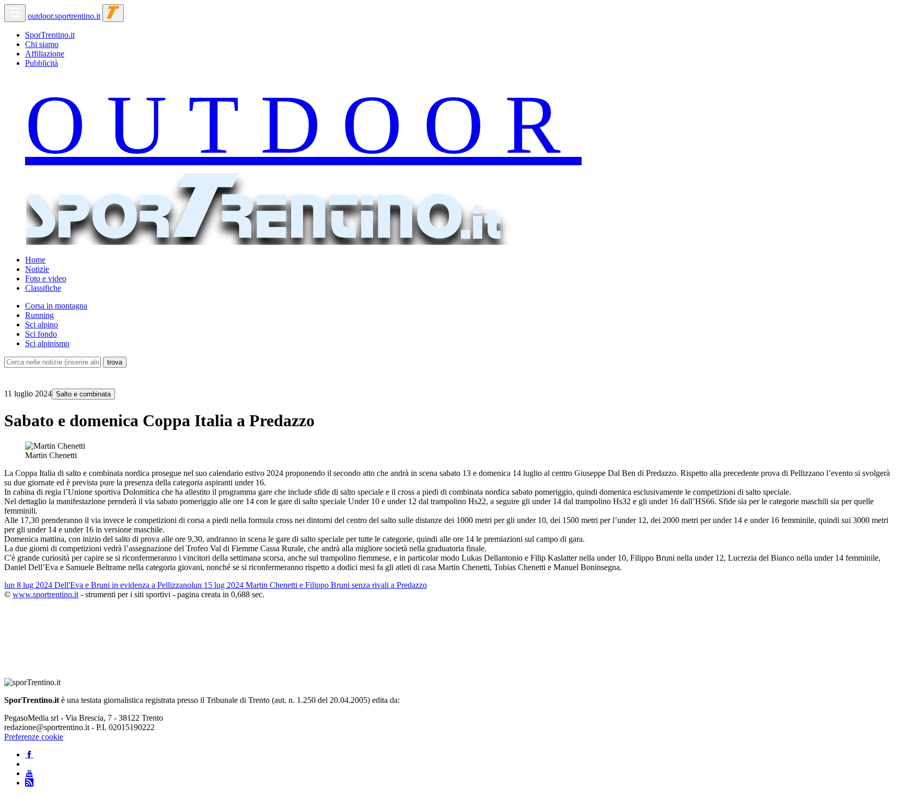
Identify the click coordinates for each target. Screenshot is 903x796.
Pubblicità (41, 63)
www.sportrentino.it (45, 594)
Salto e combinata (83, 394)
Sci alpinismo (47, 343)
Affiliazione (44, 53)
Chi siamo (42, 44)
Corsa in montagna (56, 305)
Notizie (37, 269)
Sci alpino (41, 324)
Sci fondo (41, 333)
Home (35, 259)
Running (39, 315)
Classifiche (43, 287)
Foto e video (45, 278)
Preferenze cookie (33, 736)
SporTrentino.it (50, 34)
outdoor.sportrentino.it (64, 16)
